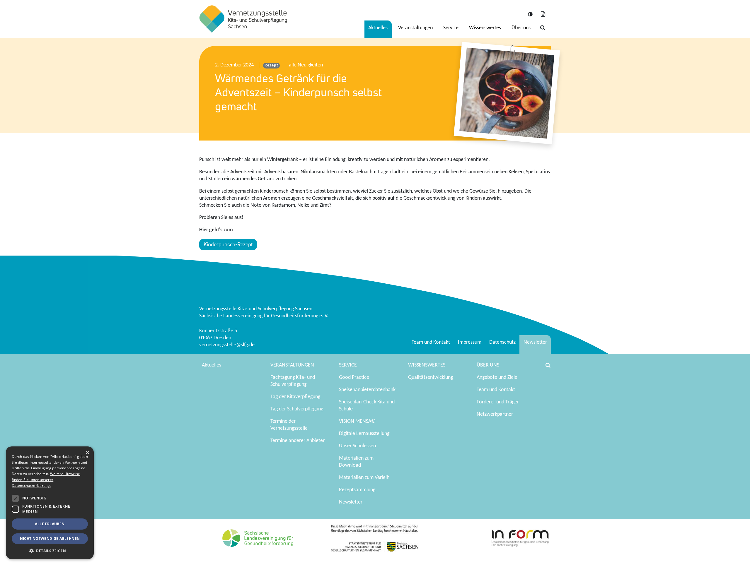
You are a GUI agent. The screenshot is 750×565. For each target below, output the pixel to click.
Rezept (271, 65)
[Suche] (542, 28)
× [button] (87, 453)
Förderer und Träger (498, 402)
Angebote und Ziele (497, 377)
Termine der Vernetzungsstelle (289, 425)
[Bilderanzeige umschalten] (542, 14)
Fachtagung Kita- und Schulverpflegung (292, 381)
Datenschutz (502, 342)
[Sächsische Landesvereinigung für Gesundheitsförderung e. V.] (243, 19)
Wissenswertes (485, 28)
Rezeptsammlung (357, 490)
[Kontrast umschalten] (530, 14)
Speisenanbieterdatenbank (367, 390)
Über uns (521, 28)
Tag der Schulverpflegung (296, 409)
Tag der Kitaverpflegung (295, 397)
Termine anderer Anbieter (297, 441)
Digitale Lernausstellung (364, 433)
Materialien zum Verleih (364, 477)
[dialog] (50, 502)
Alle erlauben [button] (49, 523)
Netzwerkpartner (495, 414)
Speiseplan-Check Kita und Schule (367, 405)
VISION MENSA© (357, 421)
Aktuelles (378, 28)
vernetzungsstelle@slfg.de (227, 345)
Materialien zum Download (356, 462)
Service (450, 28)
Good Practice (354, 377)
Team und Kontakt (431, 342)
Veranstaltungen (415, 28)
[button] (50, 550)
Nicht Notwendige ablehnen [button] (50, 538)
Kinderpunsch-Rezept (228, 244)
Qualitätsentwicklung (430, 377)
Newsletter (535, 342)
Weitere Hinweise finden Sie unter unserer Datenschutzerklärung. (46, 479)
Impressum (469, 342)
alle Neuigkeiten (306, 65)
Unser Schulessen (357, 446)
